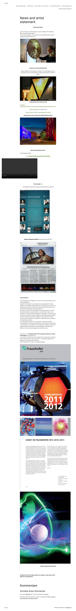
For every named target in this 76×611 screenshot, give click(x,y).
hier (42, 184)
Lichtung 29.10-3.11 (30, 112)
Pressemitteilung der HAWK (44, 112)
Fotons (6, 3)
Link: (38, 156)
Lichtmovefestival (33, 109)
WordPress (68, 607)
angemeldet (27, 594)
